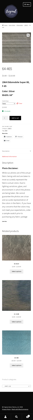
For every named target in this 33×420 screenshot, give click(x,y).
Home (5, 25)
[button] (28, 35)
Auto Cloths (12, 25)
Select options (16, 271)
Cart (25, 415)
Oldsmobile (19, 25)
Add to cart (15, 118)
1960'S (26, 25)
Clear (20, 103)
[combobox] (16, 386)
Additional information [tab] (9, 156)
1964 (6, 130)
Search (16, 417)
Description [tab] (5, 151)
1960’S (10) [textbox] (16, 386)
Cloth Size (5, 101)
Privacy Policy (6, 409)
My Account (5, 417)
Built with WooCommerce (20, 409)
